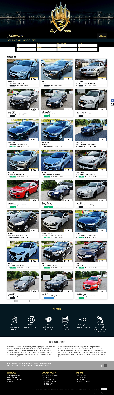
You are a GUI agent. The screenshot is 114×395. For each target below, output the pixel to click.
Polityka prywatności (13, 376)
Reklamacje (10, 381)
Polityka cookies (12, 377)
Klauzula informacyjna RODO (16, 379)
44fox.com (105, 392)
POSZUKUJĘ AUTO (12, 40)
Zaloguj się (103, 36)
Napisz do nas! (90, 392)
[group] (57, 16)
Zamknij (104, 389)
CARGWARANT (26, 40)
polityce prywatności (95, 389)
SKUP (19, 40)
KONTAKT (33, 40)
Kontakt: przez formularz (84, 381)
